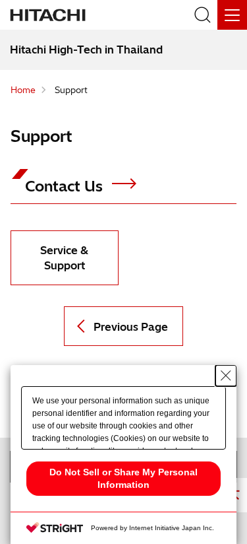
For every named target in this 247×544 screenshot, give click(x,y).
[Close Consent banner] (225, 375)
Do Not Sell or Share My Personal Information (123, 478)
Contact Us (66, 186)
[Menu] (232, 15)
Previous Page (131, 326)
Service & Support (64, 257)
